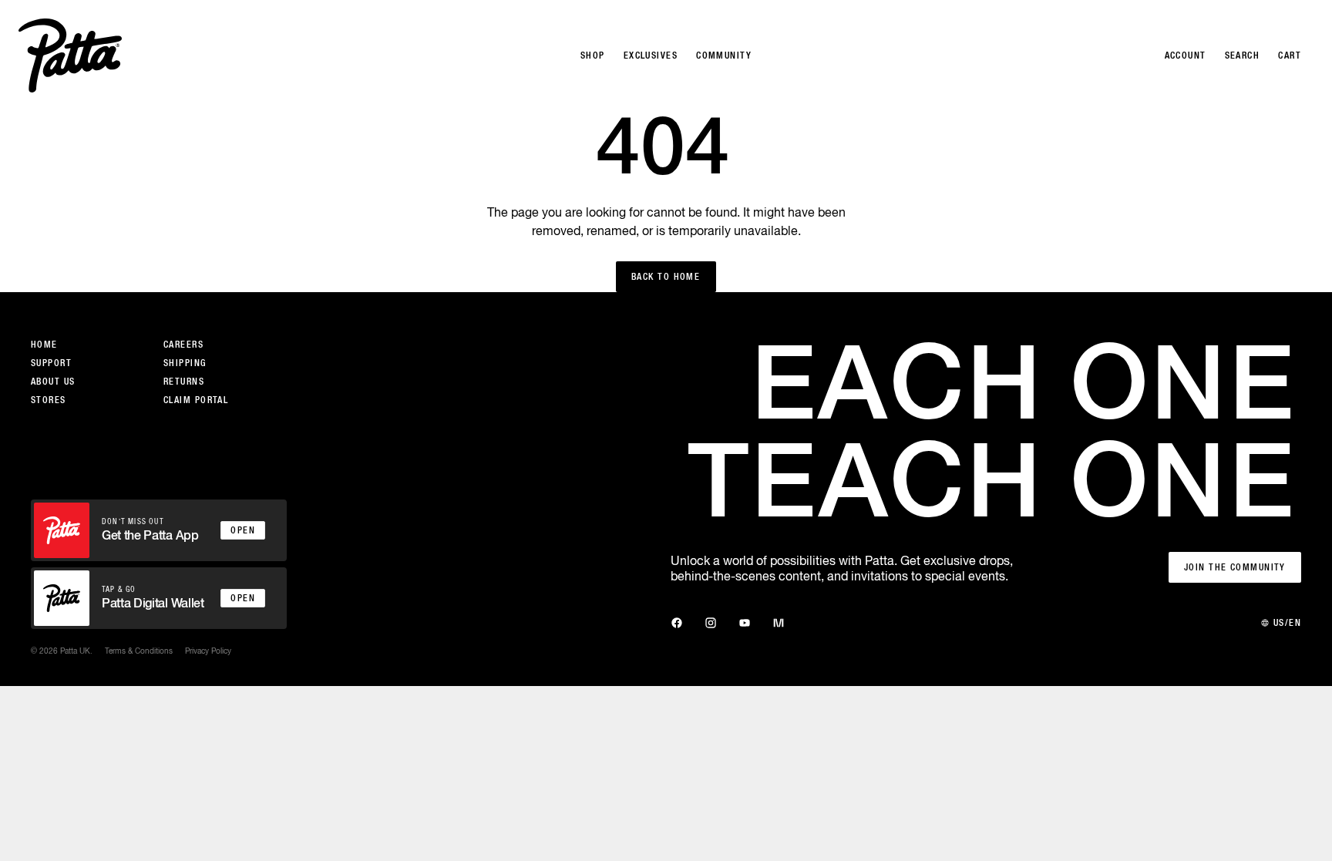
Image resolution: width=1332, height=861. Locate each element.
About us (53, 381)
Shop (592, 55)
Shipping (185, 363)
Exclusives (651, 55)
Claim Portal (195, 400)
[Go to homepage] (70, 55)
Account (1185, 55)
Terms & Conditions (139, 650)
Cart (1289, 55)
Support (51, 363)
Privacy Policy (208, 650)
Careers (183, 344)
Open (242, 530)
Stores (48, 400)
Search (1242, 55)
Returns (183, 381)
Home (44, 344)
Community (724, 55)
